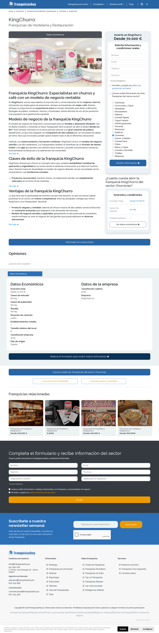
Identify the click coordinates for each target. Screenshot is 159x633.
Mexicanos (120, 129)
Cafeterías (119, 102)
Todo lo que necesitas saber (58, 613)
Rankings (53, 565)
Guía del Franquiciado (59, 590)
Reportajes (54, 577)
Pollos (118, 144)
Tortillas (118, 153)
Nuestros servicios (130, 565)
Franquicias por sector (78, 4)
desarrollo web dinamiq (143, 620)
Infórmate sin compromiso (79, 242)
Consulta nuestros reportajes (103, 381)
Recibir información (127, 163)
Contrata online (129, 573)
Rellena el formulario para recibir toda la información (78, 356)
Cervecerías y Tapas (124, 105)
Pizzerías (119, 126)
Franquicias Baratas (94, 581)
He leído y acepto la (126, 87)
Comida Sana (121, 141)
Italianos (118, 114)
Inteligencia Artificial (94, 590)
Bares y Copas (121, 147)
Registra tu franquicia (103, 613)
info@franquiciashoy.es (19, 564)
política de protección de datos (42, 492)
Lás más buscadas (93, 586)
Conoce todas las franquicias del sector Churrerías (79, 372)
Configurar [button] (148, 629)
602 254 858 (14, 583)
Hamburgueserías (123, 123)
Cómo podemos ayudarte (82, 613)
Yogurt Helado (121, 120)
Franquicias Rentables (95, 569)
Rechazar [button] (135, 629)
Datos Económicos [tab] (18, 274)
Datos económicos (55, 35)
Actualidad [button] (98, 4)
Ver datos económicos (127, 224)
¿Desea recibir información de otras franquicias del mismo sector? (128, 95)
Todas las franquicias (95, 565)
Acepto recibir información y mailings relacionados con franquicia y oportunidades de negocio (50, 489)
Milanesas (119, 156)
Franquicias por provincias (61, 569)
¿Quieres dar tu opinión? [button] (20, 264)
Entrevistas (54, 581)
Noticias (52, 573)
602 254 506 (14, 594)
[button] (99, 62)
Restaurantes (121, 111)
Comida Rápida (122, 117)
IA (147, 4)
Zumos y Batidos (123, 138)
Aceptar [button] (122, 629)
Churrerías (119, 135)
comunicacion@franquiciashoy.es (24, 591)
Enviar (79, 499)
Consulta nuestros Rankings (55, 381)
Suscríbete (131, 524)
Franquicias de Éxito (94, 573)
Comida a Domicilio (124, 150)
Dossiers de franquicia (123, 613)
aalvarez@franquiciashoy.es (21, 580)
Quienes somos (37, 613)
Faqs (131, 4)
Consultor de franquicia (20, 613)
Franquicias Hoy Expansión (134, 569)
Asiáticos (119, 132)
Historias (53, 586)
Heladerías (120, 108)
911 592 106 (14, 567)
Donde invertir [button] (116, 4)
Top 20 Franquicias (93, 577)
